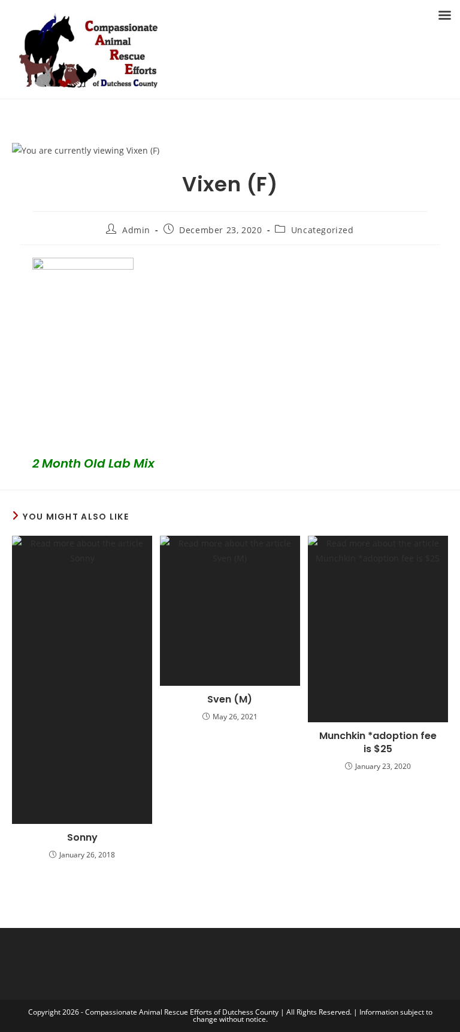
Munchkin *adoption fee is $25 (378, 742)
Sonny (82, 837)
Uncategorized (322, 230)
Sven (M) (229, 699)
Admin (136, 230)
